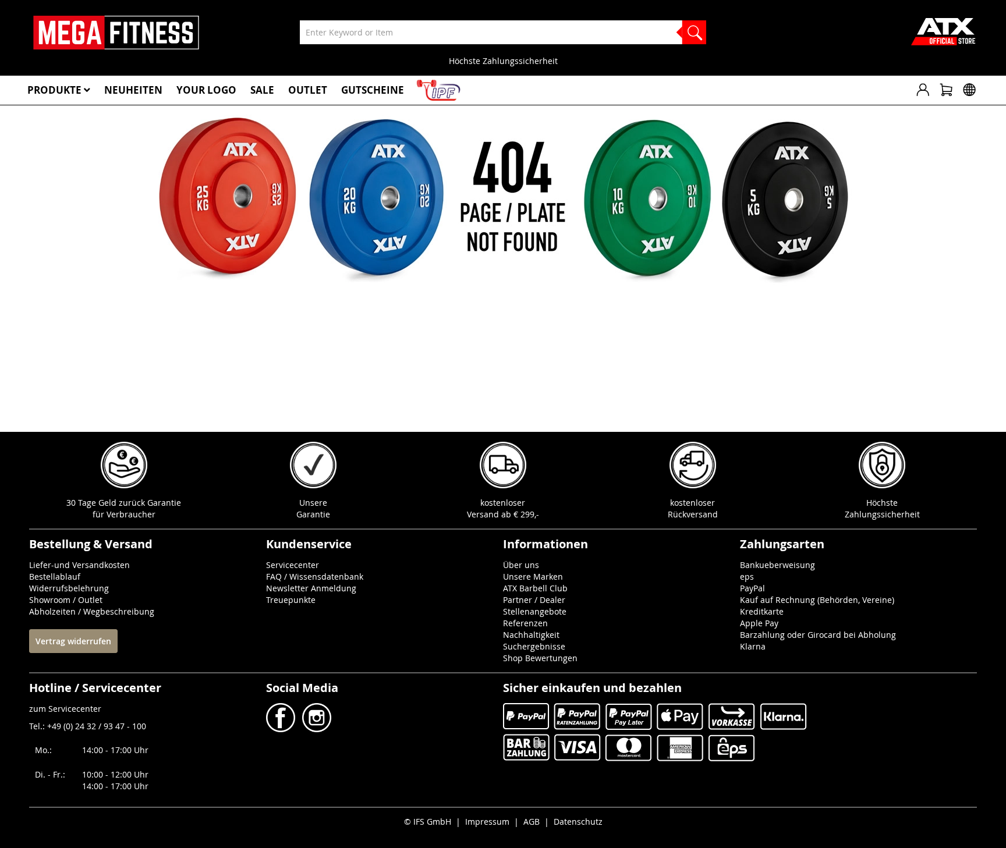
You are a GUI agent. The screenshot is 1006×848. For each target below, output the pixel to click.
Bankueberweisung (777, 564)
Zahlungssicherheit (882, 514)
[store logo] (116, 32)
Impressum (487, 821)
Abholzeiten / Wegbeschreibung (91, 611)
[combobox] (503, 32)
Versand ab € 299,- (503, 514)
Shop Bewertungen (540, 658)
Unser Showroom (716, 60)
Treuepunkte (291, 599)
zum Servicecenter (65, 708)
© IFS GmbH (427, 821)
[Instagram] (315, 729)
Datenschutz (578, 821)
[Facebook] (281, 729)
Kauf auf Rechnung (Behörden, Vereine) (817, 599)
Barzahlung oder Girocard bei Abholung (818, 634)
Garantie (313, 514)
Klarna (753, 646)
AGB (531, 821)
